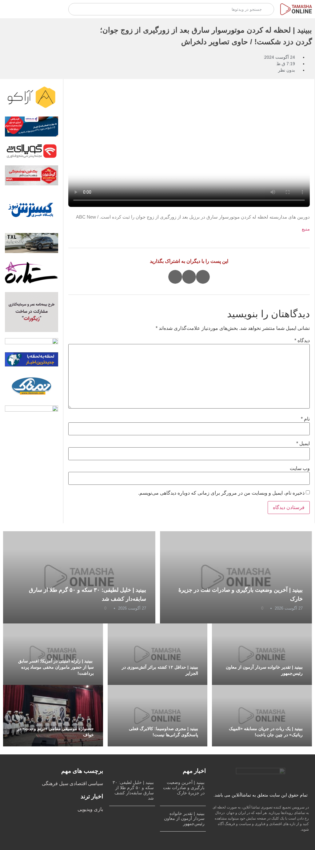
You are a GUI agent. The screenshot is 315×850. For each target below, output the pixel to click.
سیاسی (95, 783)
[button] (203, 277)
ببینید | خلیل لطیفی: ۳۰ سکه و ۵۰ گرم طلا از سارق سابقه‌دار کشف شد (133, 790)
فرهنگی (50, 783)
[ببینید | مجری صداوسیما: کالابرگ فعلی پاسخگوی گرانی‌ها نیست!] (158, 715)
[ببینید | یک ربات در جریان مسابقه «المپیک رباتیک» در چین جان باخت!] (262, 715)
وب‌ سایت (300, 468)
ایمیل (303, 443)
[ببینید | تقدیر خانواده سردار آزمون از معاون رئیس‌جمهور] (262, 654)
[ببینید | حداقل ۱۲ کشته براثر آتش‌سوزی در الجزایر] (158, 654)
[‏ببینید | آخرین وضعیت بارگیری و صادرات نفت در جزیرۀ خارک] (236, 577)
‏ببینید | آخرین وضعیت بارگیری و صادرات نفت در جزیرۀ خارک (184, 787)
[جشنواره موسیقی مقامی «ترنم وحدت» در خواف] (53, 715)
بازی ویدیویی (90, 809)
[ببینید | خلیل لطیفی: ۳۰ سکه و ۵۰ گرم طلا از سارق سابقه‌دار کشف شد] (79, 577)
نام (305, 419)
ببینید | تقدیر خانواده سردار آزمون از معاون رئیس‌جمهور (184, 818)
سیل (63, 783)
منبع (306, 228)
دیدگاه (302, 340)
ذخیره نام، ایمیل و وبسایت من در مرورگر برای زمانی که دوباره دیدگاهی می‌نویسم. (221, 493)
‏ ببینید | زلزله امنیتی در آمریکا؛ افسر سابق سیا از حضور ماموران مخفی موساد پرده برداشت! (56, 667)
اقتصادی (77, 783)
